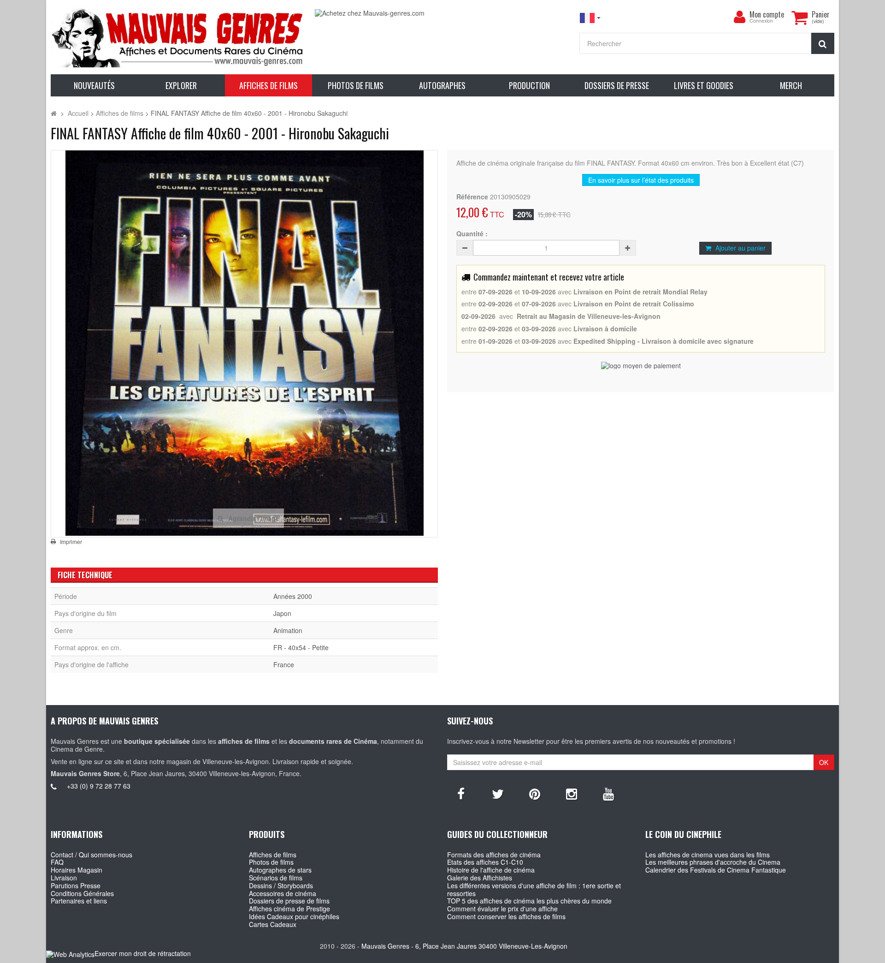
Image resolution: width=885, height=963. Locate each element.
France (283, 664)
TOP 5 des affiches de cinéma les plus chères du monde (529, 900)
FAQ (57, 862)
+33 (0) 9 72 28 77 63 (98, 785)
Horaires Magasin (76, 869)
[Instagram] (571, 793)
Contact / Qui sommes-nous (91, 854)
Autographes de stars (280, 869)
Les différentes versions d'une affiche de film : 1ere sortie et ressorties (534, 889)
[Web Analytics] (70, 954)
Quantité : (472, 234)
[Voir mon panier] (799, 17)
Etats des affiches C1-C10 (485, 862)
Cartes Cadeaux (272, 924)
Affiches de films (272, 854)
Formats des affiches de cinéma (494, 854)
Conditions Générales (82, 893)
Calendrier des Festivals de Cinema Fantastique (715, 869)
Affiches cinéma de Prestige (289, 908)
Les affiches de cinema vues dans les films (707, 854)
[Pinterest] (535, 793)
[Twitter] (498, 793)
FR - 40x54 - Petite (301, 647)
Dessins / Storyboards (281, 885)
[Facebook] (461, 793)
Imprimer (71, 541)
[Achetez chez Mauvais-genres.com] (442, 13)
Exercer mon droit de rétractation (142, 953)
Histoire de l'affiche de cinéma (491, 869)
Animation (287, 630)
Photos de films (271, 862)
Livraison (64, 877)
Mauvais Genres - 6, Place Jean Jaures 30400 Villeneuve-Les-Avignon (464, 946)
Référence (472, 197)
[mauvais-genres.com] (178, 37)
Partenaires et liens (79, 900)
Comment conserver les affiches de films (506, 916)
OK (823, 762)
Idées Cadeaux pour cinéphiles (294, 916)
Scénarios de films (275, 877)
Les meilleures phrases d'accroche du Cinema (712, 862)
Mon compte (766, 14)
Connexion (761, 21)
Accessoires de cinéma (282, 893)
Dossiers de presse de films (289, 900)
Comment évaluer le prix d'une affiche (502, 908)
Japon (282, 613)
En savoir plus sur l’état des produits (641, 180)
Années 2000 (292, 596)
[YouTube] (608, 793)
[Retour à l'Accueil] (54, 113)
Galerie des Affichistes (479, 877)
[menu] (739, 17)
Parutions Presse (75, 885)
